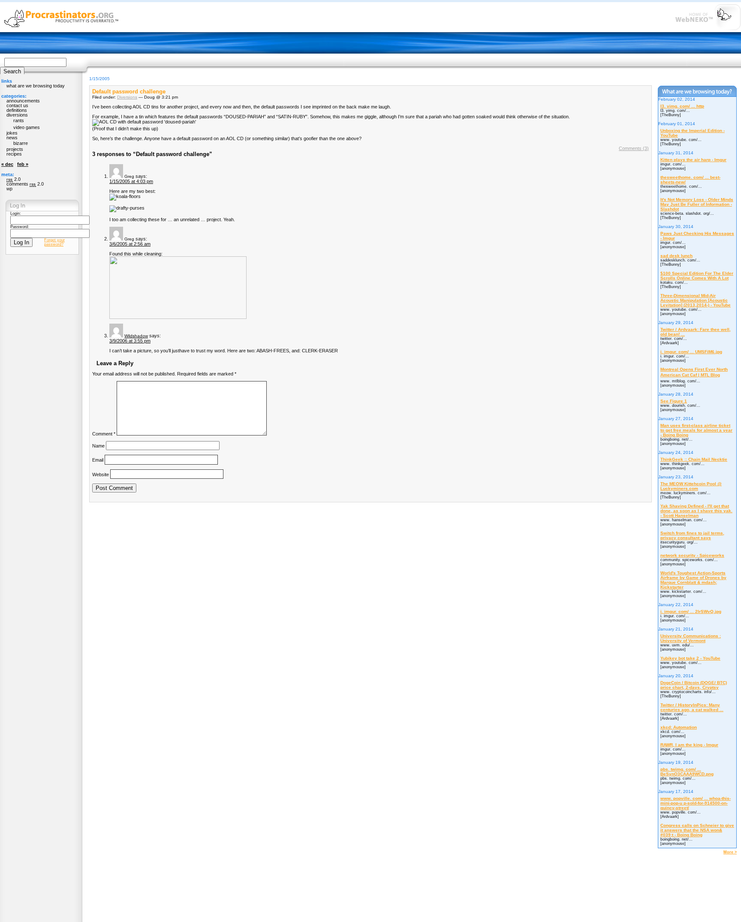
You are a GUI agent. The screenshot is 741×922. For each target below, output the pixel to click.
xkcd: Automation (678, 727)
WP (9, 188)
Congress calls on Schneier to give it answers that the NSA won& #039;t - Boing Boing (697, 830)
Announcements (23, 100)
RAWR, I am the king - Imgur (689, 744)
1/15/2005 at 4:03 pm (131, 181)
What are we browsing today (35, 85)
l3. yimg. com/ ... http (682, 106)
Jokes (12, 132)
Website (100, 474)
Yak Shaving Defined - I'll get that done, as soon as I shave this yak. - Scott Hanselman (696, 511)
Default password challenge (129, 91)
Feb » (22, 164)
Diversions (127, 97)
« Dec (7, 164)
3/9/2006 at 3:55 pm (130, 340)
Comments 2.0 (25, 183)
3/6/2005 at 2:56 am (130, 243)
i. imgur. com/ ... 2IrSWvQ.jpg (690, 611)
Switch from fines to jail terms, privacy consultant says (692, 535)
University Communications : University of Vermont (690, 638)
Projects (14, 149)
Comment (103, 433)
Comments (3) (634, 148)
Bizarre (20, 143)
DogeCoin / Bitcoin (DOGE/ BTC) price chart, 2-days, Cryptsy (693, 685)
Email (97, 460)
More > (730, 852)
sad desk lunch (676, 255)
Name (98, 445)
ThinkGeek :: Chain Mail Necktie (693, 459)
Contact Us (17, 105)
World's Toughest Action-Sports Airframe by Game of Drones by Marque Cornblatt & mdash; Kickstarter (693, 580)
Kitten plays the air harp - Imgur (693, 159)
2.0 (13, 179)
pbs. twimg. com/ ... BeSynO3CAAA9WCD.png (687, 771)
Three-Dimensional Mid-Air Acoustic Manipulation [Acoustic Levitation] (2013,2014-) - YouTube (695, 300)
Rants (18, 120)
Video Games (26, 127)
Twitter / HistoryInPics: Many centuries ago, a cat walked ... (691, 707)
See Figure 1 (673, 401)
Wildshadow (136, 335)
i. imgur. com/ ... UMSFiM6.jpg (691, 351)
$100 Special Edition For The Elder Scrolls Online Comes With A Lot (696, 275)
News (12, 137)
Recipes (14, 153)
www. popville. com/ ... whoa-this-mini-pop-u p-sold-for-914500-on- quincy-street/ (695, 803)
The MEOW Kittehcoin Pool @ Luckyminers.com (691, 486)
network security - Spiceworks (692, 555)
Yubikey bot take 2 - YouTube (690, 658)
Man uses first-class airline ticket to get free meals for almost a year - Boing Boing (696, 430)
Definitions (16, 110)
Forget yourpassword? (54, 242)
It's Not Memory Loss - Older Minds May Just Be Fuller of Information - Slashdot (696, 204)
